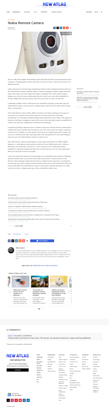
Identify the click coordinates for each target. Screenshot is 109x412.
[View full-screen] (70, 33)
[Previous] (10, 291)
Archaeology (96, 359)
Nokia (26, 234)
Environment (96, 366)
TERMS (38, 372)
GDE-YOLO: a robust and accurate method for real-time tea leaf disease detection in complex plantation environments (87, 99)
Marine (84, 364)
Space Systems (51, 371)
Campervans (62, 372)
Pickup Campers (63, 388)
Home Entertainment (75, 371)
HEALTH (95, 371)
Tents (60, 400)
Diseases (95, 384)
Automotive (85, 359)
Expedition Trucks (63, 379)
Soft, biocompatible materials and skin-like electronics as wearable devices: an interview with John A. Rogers (33, 215)
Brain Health (96, 375)
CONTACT (39, 377)
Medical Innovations (96, 387)
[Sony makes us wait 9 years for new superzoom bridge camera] (59, 281)
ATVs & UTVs (62, 366)
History (71, 369)
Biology (95, 364)
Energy (49, 359)
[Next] (69, 291)
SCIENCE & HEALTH (57, 12)
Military (49, 366)
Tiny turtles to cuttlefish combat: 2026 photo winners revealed (20, 292)
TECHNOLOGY (73, 355)
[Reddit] (64, 28)
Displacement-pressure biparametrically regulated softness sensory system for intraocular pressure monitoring (33, 219)
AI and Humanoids (74, 357)
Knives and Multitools (61, 382)
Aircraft (84, 357)
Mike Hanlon (20, 248)
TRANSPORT (44, 12)
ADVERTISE (40, 370)
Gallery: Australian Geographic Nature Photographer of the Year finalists (40, 292)
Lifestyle (72, 373)
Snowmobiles (62, 398)
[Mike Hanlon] (11, 250)
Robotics (50, 369)
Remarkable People (75, 382)
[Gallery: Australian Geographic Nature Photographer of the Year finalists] (40, 281)
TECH (35, 12)
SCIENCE (95, 357)
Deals (71, 389)
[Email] (70, 28)
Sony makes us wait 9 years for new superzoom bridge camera (59, 292)
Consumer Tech (74, 362)
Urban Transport (86, 369)
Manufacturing (51, 362)
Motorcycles (85, 366)
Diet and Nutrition (97, 378)
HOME (8, 12)
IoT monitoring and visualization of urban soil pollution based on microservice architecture (28, 210)
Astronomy (96, 362)
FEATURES (39, 365)
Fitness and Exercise (96, 381)
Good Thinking (73, 366)
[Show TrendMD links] (70, 225)
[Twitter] (57, 28)
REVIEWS (39, 368)
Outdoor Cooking (63, 385)
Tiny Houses (62, 364)
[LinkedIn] (61, 28)
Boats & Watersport (61, 369)
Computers (72, 359)
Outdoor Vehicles (63, 359)
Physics (95, 369)
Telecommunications (75, 385)
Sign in (11, 335)
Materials (50, 364)
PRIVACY (39, 375)
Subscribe (18, 370)
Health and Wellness (96, 391)
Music (71, 375)
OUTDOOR (27, 12)
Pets (71, 378)
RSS (38, 379)
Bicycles (84, 362)
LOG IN (96, 12)
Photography (11, 19)
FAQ (38, 382)
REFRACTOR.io (97, 355)
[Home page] (54, 5)
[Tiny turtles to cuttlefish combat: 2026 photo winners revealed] (21, 281)
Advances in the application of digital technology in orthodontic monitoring (25, 206)
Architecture (51, 357)
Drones (71, 364)
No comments (43, 241)
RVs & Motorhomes (62, 391)
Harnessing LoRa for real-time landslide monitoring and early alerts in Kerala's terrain (27, 202)
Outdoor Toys (62, 362)
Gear (60, 357)
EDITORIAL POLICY (39, 362)
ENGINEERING (16, 12)
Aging (94, 373)
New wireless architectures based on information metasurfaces (22, 198)
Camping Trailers (63, 375)
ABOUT (39, 359)
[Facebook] (54, 28)
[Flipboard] (67, 28)
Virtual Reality (73, 387)
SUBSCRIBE (89, 12)
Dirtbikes (61, 377)
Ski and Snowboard (62, 394)
